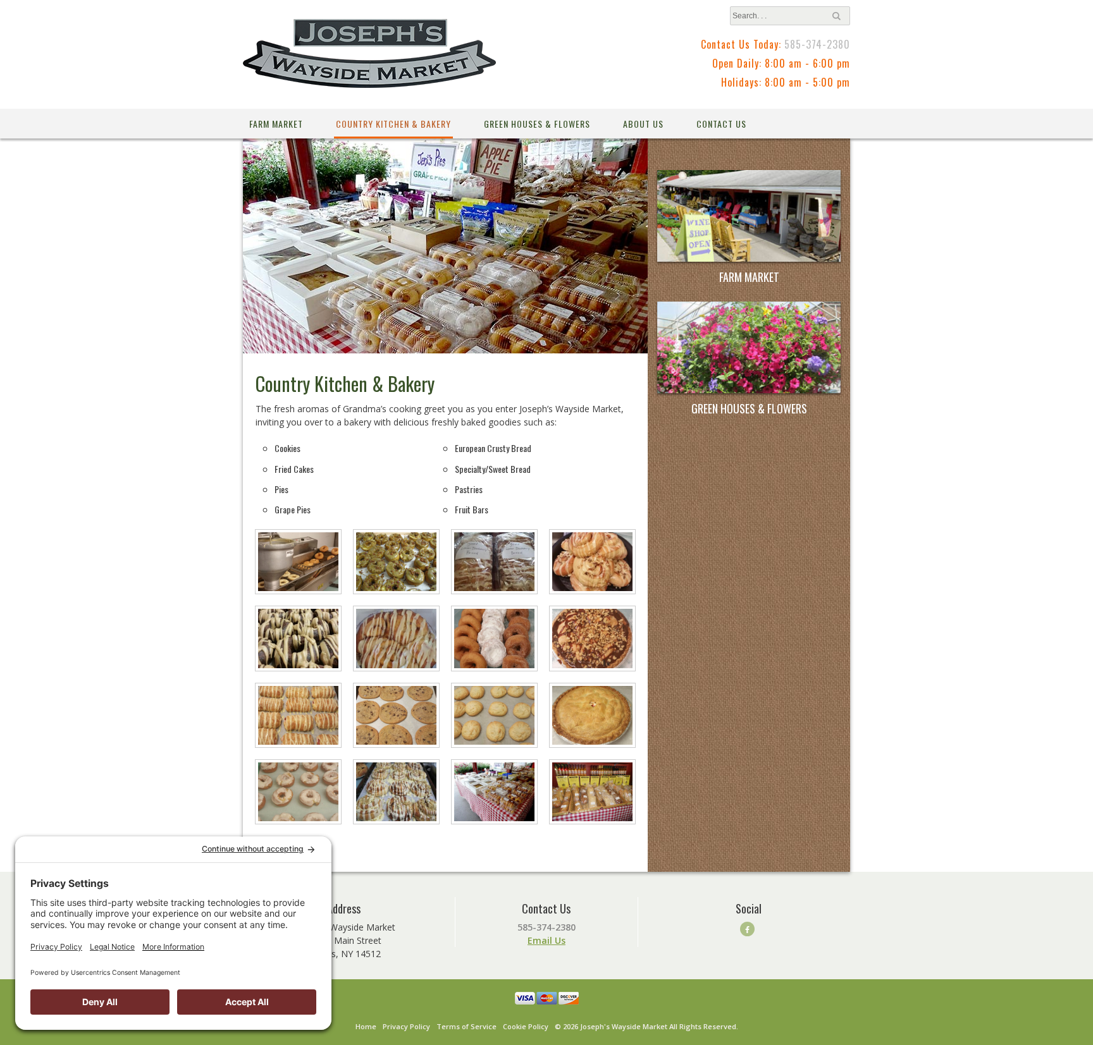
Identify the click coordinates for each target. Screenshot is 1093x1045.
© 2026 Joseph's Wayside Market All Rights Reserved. (646, 1026)
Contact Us (721, 123)
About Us (643, 123)
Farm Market (276, 123)
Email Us (546, 940)
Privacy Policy (406, 1026)
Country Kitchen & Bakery (393, 123)
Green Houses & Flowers (537, 123)
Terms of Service (466, 1026)
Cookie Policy (525, 1026)
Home (365, 1026)
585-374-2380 (817, 44)
